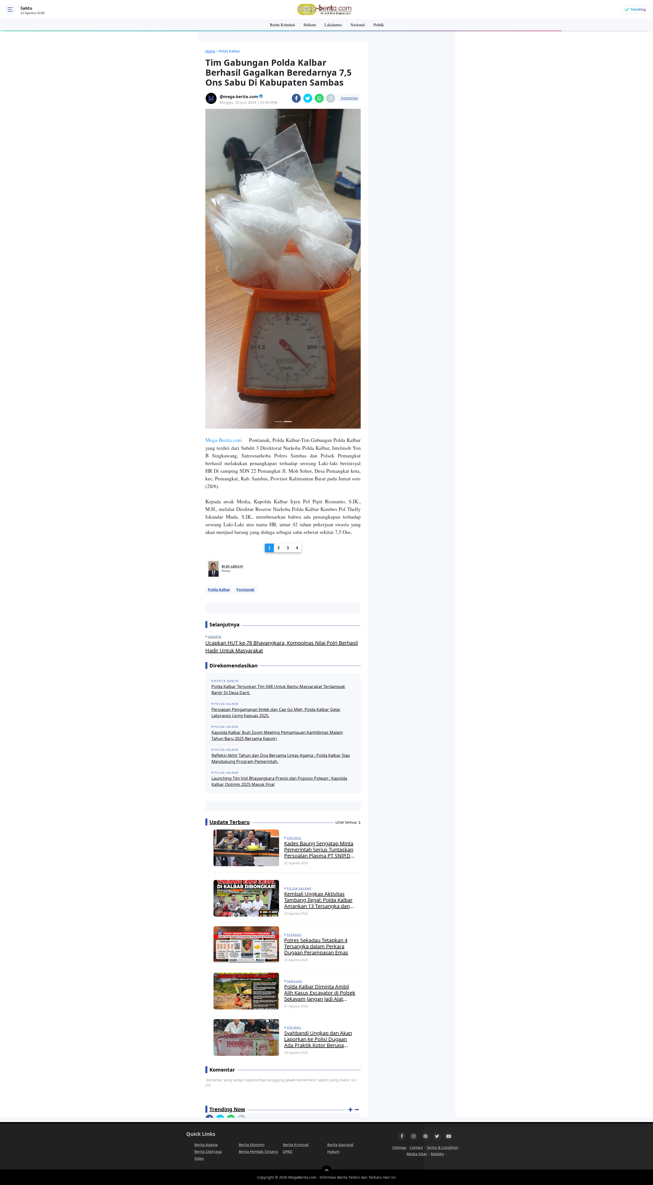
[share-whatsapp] (319, 98)
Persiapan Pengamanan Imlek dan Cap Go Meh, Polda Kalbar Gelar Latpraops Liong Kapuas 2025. (276, 498)
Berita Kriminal (282, 24)
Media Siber (417, 939)
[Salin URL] (330, 98)
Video (199, 944)
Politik (378, 24)
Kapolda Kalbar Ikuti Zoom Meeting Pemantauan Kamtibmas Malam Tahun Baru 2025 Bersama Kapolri (277, 521)
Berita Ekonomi (252, 930)
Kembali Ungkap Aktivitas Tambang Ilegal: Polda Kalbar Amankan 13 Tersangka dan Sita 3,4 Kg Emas (318, 686)
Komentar (349, 98)
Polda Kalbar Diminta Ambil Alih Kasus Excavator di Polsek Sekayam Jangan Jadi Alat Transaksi (319, 778)
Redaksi (437, 939)
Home (210, 51)
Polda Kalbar (219, 375)
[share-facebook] (296, 98)
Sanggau (294, 767)
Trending (638, 9)
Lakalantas (333, 24)
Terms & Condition (442, 933)
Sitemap (399, 933)
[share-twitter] (307, 98)
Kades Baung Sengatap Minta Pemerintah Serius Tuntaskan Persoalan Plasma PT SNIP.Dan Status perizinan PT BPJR (320, 635)
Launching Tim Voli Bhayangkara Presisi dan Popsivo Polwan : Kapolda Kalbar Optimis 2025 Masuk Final (279, 567)
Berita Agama (206, 930)
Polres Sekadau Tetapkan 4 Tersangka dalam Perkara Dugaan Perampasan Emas (316, 732)
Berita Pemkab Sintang (258, 937)
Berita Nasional (340, 930)
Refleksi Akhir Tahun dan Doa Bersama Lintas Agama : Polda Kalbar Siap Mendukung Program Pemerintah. (280, 544)
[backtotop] (326, 956)
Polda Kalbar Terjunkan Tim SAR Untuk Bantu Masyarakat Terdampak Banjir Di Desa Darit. (278, 475)
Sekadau (294, 720)
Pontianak (245, 375)
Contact (416, 933)
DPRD (287, 937)
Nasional (357, 24)
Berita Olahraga (208, 937)
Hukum (310, 24)
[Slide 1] (278, 207)
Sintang (294, 623)
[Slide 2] (288, 207)
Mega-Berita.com (223, 225)
